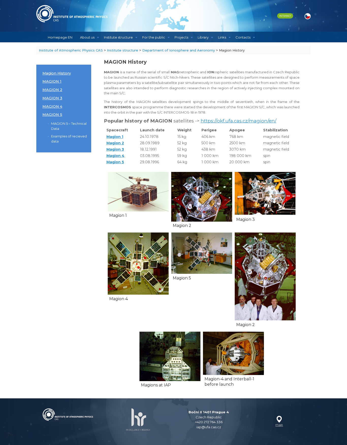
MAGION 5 (52, 114)
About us (87, 37)
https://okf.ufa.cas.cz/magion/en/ (238, 121)
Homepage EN (60, 37)
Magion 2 (115, 143)
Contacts (242, 37)
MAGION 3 (52, 98)
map (279, 425)
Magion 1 (114, 136)
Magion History (56, 73)
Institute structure (118, 37)
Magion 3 (115, 149)
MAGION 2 (52, 89)
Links (222, 37)
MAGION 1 (51, 81)
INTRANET (285, 15)
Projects (181, 37)
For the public (153, 37)
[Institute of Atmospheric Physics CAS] (71, 13)
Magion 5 (115, 162)
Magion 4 (115, 155)
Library (203, 37)
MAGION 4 (52, 106)
